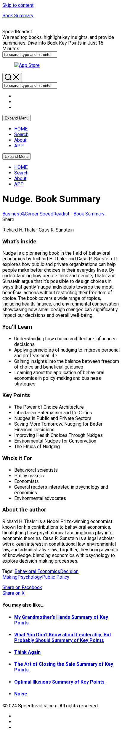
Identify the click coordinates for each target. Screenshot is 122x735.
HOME (21, 129)
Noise (20, 694)
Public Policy (55, 577)
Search (21, 134)
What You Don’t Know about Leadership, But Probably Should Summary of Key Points (62, 637)
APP (19, 146)
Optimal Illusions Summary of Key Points (59, 682)
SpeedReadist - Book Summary (72, 214)
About (20, 140)
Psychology (29, 577)
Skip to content (17, 5)
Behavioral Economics (37, 571)
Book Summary (17, 15)
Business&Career (20, 214)
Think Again (27, 652)
